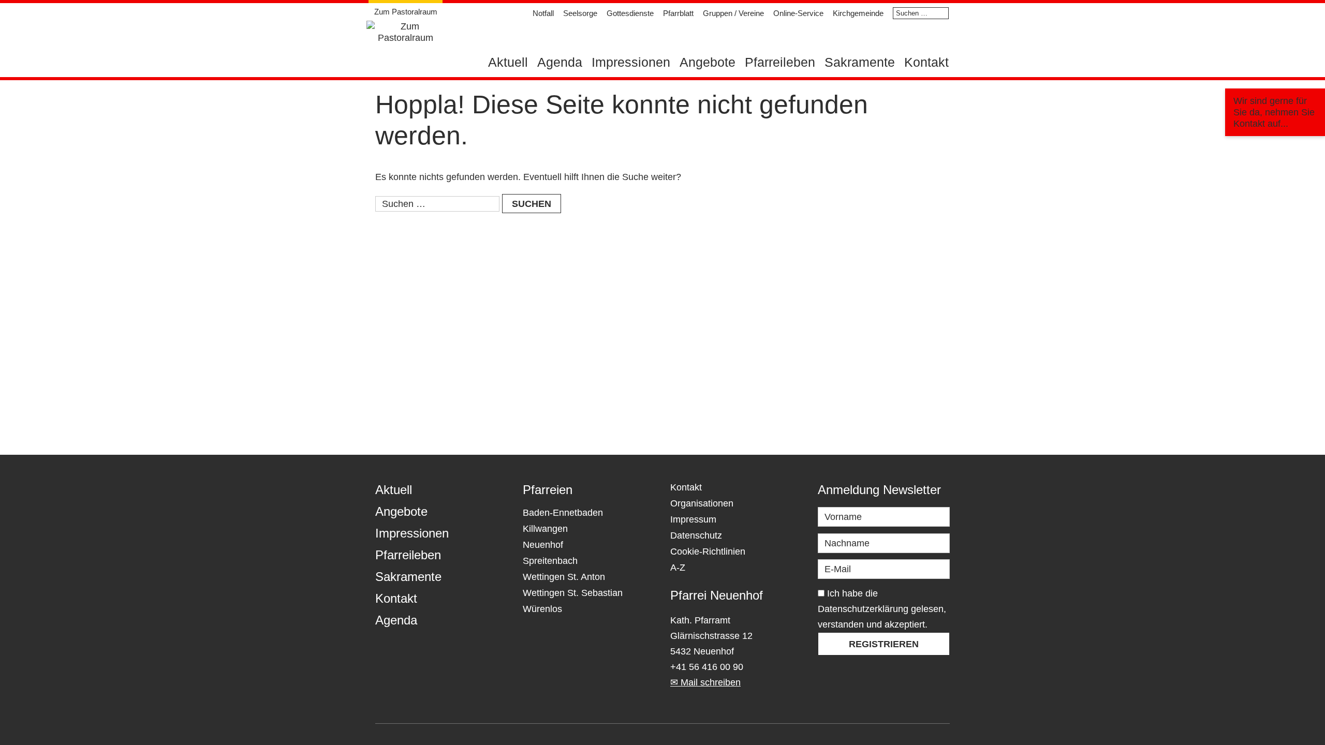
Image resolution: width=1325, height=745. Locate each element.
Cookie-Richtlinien (707, 551)
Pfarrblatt (678, 13)
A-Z (677, 567)
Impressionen (631, 62)
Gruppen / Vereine (733, 13)
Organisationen (701, 503)
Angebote (707, 62)
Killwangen (545, 529)
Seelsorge (580, 13)
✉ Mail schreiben (705, 682)
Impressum (693, 519)
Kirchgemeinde (858, 13)
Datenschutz (696, 535)
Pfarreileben (780, 62)
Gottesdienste (630, 13)
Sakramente (860, 62)
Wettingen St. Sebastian (573, 593)
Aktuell (508, 62)
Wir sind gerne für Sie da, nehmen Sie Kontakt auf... (1274, 112)
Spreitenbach (550, 561)
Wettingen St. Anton (564, 577)
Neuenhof (543, 545)
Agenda (559, 62)
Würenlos (542, 609)
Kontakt (926, 62)
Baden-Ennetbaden (563, 513)
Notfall (543, 13)
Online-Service (798, 13)
